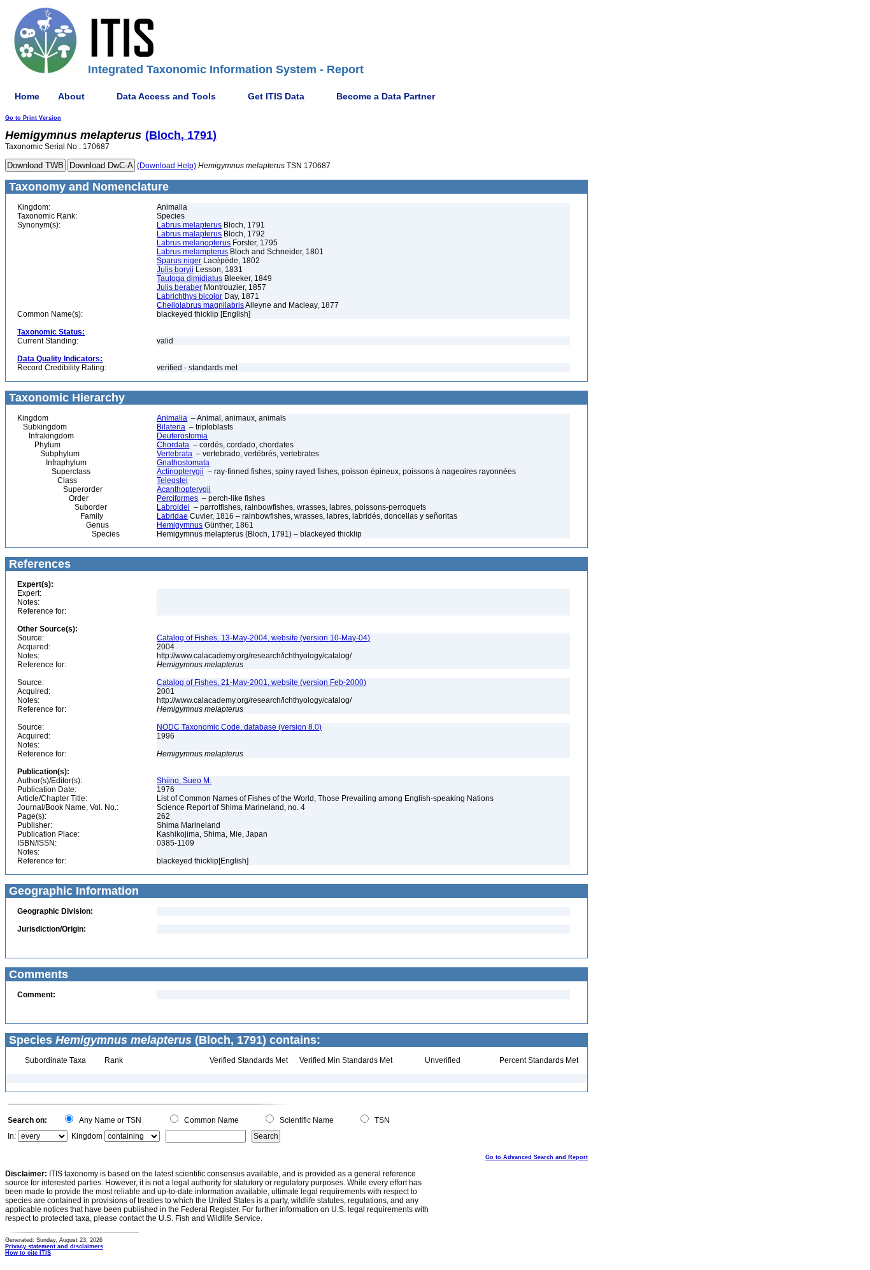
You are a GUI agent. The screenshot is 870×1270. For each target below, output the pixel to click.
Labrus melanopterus (194, 242)
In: (12, 1136)
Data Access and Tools (166, 96)
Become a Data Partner (385, 96)
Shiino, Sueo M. (184, 780)
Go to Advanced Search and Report (536, 1157)
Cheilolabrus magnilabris (200, 305)
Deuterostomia (182, 435)
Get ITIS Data (276, 96)
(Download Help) (166, 165)
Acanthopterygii (184, 489)
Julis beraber (179, 287)
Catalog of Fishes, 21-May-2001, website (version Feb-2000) (261, 682)
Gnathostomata (183, 462)
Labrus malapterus (189, 233)
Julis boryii (175, 269)
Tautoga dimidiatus (189, 278)
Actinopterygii (180, 471)
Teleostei (172, 480)
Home (27, 96)
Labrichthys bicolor (189, 296)
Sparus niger (179, 260)
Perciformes (177, 498)
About (71, 96)
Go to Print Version (33, 118)
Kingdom (87, 1136)
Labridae (172, 516)
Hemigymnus (180, 525)
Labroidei (173, 507)
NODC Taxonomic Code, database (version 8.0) (239, 727)
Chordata (173, 444)
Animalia (172, 418)
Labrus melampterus (192, 251)
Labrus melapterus (189, 224)
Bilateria (171, 426)
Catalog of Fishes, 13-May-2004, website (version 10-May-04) (263, 637)
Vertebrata (174, 453)
